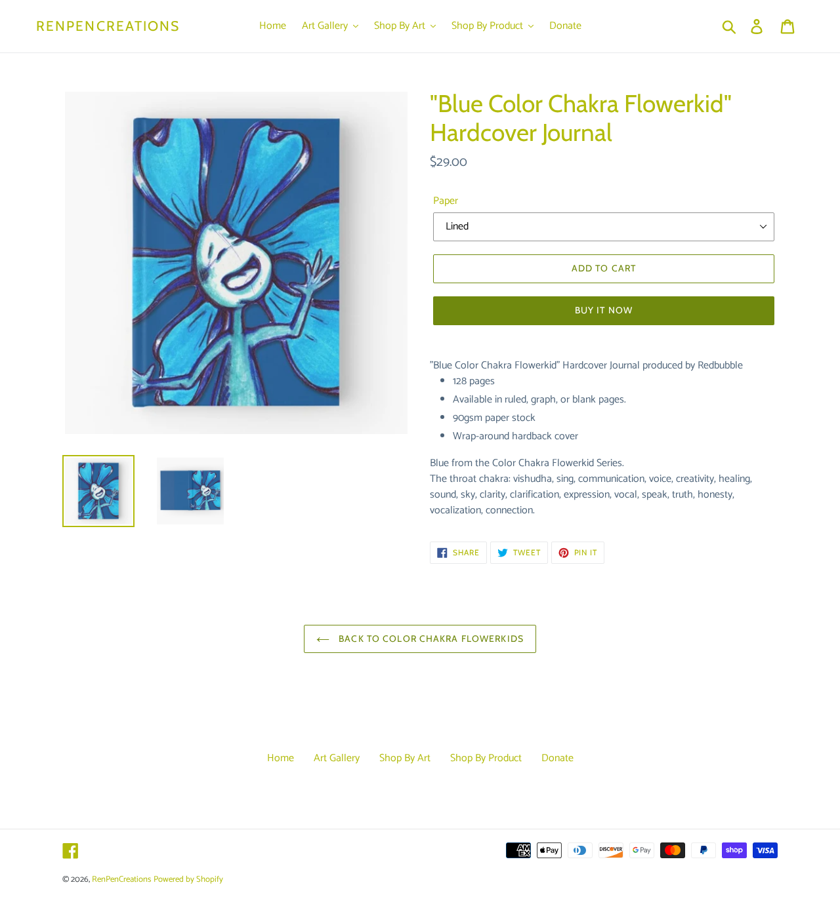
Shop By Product (486, 758)
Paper (445, 201)
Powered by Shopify (188, 879)
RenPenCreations (108, 26)
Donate (557, 758)
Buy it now (604, 310)
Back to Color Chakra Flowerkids (430, 638)
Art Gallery (337, 758)
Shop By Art (404, 758)
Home (280, 758)
